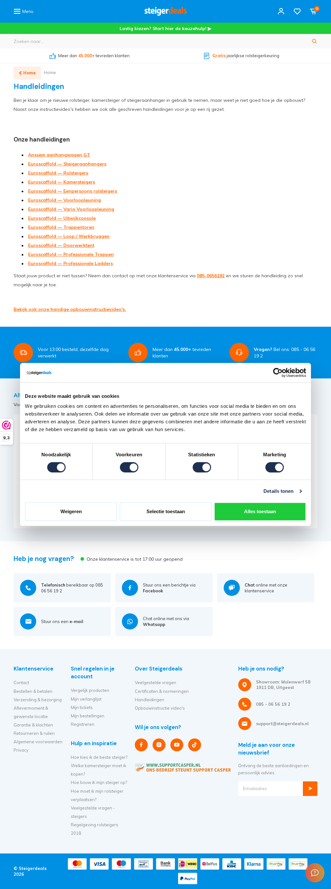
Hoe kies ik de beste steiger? (99, 757)
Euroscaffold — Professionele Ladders (70, 263)
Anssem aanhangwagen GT (59, 155)
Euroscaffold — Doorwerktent (61, 245)
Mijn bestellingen (87, 715)
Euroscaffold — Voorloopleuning (64, 200)
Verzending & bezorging (38, 699)
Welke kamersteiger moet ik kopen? (98, 770)
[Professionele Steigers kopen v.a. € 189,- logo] (165, 11)
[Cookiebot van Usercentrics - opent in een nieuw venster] (278, 372)
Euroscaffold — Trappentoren (61, 227)
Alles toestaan (260, 511)
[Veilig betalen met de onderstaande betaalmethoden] (77, 864)
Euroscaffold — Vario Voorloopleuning (71, 209)
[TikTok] (194, 744)
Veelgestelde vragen (155, 682)
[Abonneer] (310, 788)
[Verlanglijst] (297, 11)
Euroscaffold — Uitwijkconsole (62, 218)
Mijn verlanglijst (86, 699)
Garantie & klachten (33, 724)
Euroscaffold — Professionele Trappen (71, 254)
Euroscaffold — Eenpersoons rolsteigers (72, 191)
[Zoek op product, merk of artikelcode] (314, 41)
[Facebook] (141, 744)
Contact (21, 682)
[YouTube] (176, 744)
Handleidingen (149, 699)
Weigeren (71, 511)
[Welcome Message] (315, 873)
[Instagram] (159, 744)
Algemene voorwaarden (38, 741)
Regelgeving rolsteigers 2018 (94, 829)
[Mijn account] (281, 11)
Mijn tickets (82, 707)
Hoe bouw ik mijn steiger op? (99, 782)
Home (50, 72)
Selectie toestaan (165, 511)
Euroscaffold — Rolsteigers (58, 173)
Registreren (82, 724)
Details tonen (278, 491)
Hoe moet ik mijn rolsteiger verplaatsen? (97, 795)
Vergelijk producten (90, 690)
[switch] (129, 467)
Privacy (21, 750)
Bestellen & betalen (33, 691)
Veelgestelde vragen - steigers (93, 812)
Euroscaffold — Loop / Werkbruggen (69, 236)
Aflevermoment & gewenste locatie (31, 712)
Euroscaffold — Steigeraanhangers (67, 164)
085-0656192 (211, 276)
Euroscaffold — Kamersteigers (61, 182)
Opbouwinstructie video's (160, 708)
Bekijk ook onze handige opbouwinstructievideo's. (70, 309)
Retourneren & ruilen (34, 733)
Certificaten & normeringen (162, 691)
